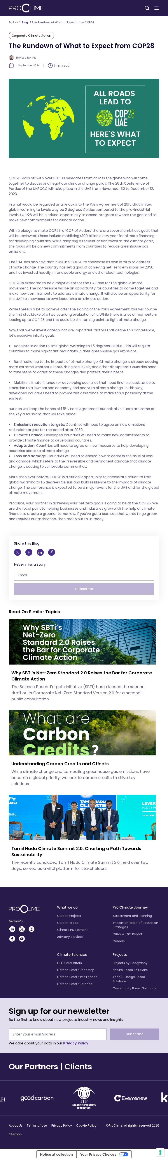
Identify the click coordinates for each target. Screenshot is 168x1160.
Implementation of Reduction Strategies (135, 925)
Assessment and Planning (132, 916)
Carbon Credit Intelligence (77, 977)
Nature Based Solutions (130, 970)
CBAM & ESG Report (127, 934)
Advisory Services (70, 937)
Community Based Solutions (134, 988)
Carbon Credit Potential (75, 984)
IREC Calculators (69, 963)
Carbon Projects (69, 916)
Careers (119, 941)
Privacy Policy (75, 1043)
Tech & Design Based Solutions (129, 979)
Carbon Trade (67, 923)
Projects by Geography (130, 963)
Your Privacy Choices (98, 1154)
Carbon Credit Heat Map (75, 970)
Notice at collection (56, 1154)
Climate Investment (72, 930)
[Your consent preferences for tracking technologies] (160, 1152)
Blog (25, 22)
